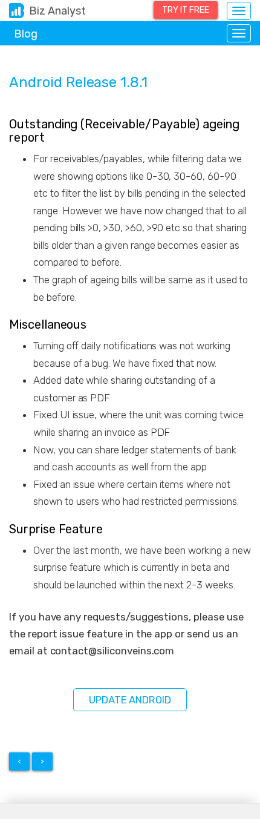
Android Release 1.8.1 (78, 82)
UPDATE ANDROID (130, 700)
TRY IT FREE (185, 10)
